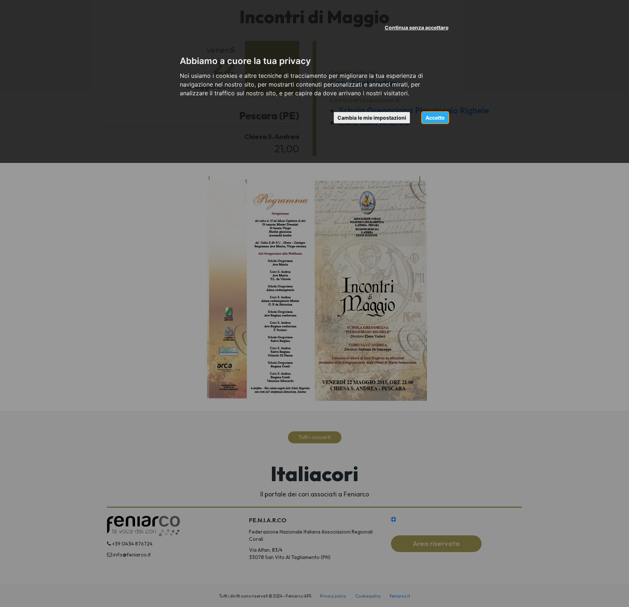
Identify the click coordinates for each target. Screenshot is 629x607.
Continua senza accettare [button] (416, 27)
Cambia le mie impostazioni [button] (371, 118)
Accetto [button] (435, 118)
